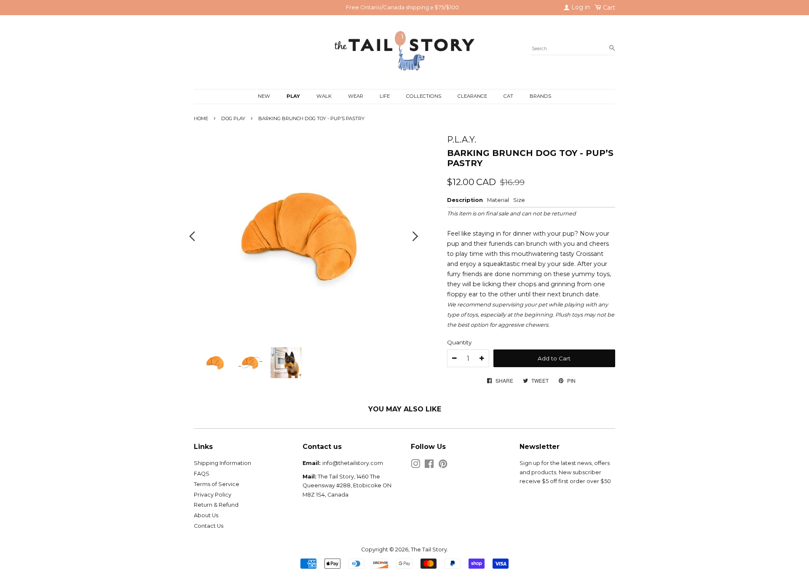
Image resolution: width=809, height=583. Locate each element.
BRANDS (540, 96)
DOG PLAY (233, 118)
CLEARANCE (472, 96)
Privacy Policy (212, 495)
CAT (508, 96)
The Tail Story (429, 549)
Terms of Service (216, 484)
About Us (206, 515)
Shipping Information (222, 463)
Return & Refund (216, 505)
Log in (580, 7)
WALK (324, 96)
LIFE (385, 96)
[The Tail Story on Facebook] (429, 465)
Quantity (459, 342)
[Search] (612, 48)
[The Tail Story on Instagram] (415, 465)
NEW (264, 96)
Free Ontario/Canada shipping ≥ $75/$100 (402, 7)
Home (201, 118)
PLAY (293, 96)
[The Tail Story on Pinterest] (442, 465)
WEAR (355, 96)
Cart (608, 7)
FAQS (201, 473)
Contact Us (208, 526)
